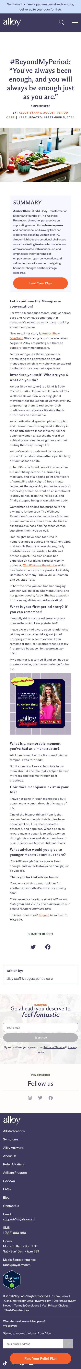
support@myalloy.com (18, 1219)
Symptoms (10, 1139)
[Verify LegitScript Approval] (11, 1279)
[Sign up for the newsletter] (68, 1343)
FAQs (7, 1189)
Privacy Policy (59, 1296)
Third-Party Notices (16, 1310)
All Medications (14, 1131)
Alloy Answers (13, 1147)
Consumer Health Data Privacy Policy (27, 1301)
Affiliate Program (15, 1172)
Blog (6, 1197)
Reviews (9, 1181)
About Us (9, 1156)
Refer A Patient (13, 1164)
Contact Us (11, 1206)
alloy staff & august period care (29, 979)
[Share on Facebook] (48, 947)
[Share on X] (33, 947)
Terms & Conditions (26, 1305)
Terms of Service (53, 1047)
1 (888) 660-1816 (14, 1232)
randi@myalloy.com (16, 1265)
